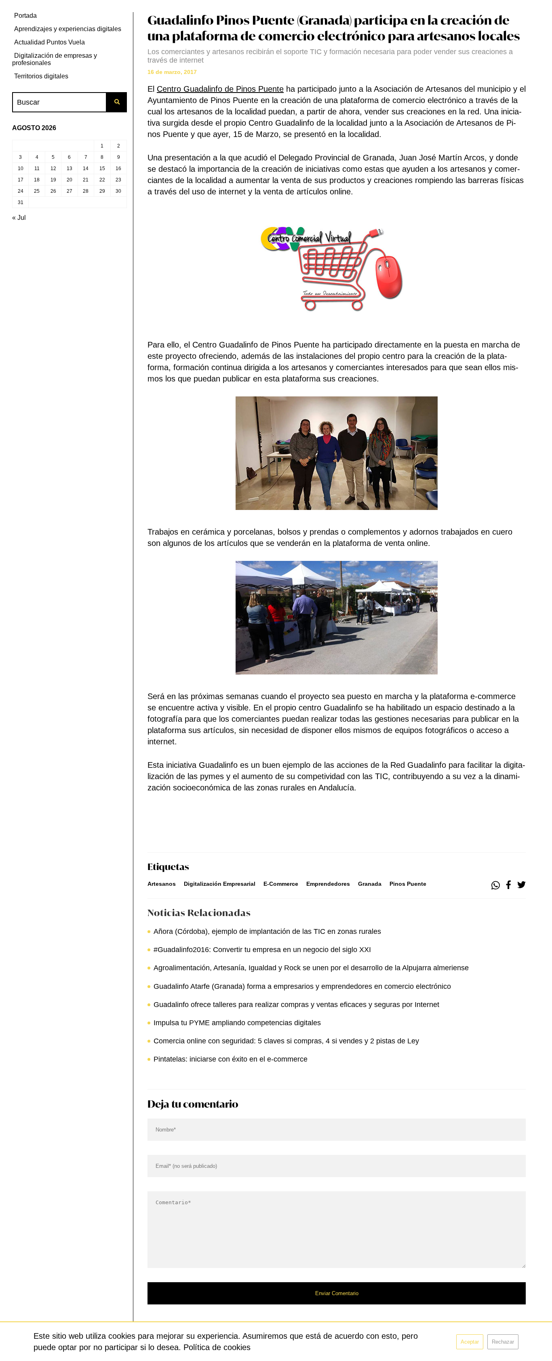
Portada (25, 15)
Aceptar (470, 1342)
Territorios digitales (41, 76)
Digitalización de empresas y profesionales (54, 59)
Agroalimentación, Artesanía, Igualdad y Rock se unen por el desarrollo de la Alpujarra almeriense (311, 968)
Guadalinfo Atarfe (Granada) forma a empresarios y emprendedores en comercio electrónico (302, 986)
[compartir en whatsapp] (495, 885)
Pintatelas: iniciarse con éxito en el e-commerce (231, 1059)
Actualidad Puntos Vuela (49, 42)
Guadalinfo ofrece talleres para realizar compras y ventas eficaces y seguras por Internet (296, 1005)
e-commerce (280, 884)
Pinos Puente (408, 884)
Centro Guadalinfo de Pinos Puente (220, 88)
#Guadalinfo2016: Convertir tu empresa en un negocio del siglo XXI (262, 950)
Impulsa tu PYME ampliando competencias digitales (237, 1023)
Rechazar (503, 1342)
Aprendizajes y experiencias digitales (67, 28)
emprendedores (328, 884)
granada (369, 884)
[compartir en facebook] (508, 885)
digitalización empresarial (219, 884)
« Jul (19, 217)
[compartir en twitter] (521, 885)
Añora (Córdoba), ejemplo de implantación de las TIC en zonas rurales (269, 931)
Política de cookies (217, 1347)
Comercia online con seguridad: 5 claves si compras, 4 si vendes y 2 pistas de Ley (286, 1041)
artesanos (161, 884)
